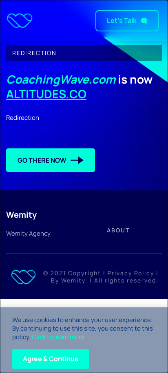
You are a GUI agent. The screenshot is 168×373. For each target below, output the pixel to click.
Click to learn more (58, 337)
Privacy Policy (131, 273)
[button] (50, 359)
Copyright (84, 273)
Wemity (73, 280)
